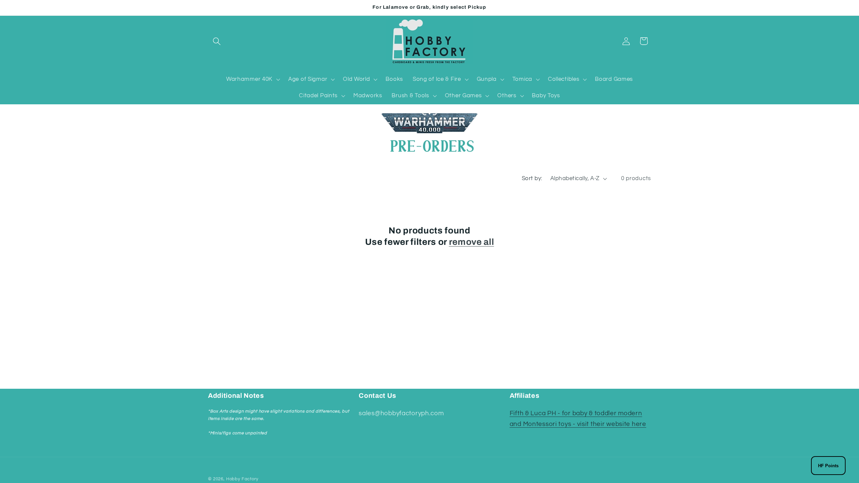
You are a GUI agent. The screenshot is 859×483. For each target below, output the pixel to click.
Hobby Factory (242, 479)
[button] (217, 41)
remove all (471, 242)
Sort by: (532, 178)
